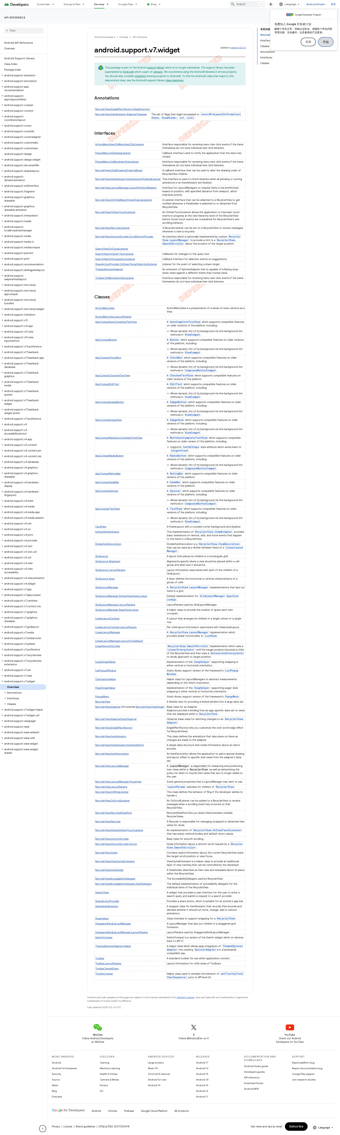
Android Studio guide (256, 1066)
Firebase (129, 1111)
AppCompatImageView (108, 420)
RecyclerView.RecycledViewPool (113, 812)
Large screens (156, 1062)
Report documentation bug (307, 1068)
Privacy (104, 1085)
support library (156, 67)
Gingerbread (179, 450)
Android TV (154, 1085)
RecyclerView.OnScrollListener (112, 800)
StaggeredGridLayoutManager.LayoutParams (121, 932)
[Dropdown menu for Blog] (161, 4)
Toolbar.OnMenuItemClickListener (114, 278)
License (68, 1126)
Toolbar (99, 958)
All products (181, 1111)
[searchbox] (23, 30)
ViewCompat (192, 334)
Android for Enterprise (64, 1068)
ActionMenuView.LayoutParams (113, 316)
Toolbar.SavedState (107, 968)
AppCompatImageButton (109, 402)
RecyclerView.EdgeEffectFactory (114, 727)
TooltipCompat (104, 973)
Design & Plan (72, 4)
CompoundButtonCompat (200, 370)
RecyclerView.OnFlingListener (112, 792)
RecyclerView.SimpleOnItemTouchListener (119, 830)
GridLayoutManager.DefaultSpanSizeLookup (121, 596)
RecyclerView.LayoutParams (111, 786)
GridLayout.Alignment (107, 561)
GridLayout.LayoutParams (110, 570)
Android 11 (202, 1096)
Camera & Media (109, 1079)
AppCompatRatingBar (108, 473)
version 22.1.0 (238, 47)
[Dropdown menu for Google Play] (138, 4)
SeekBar (175, 482)
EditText (176, 384)
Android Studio (315, 4)
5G (101, 1091)
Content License (185, 997)
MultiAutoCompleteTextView (188, 437)
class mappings (174, 80)
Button (174, 339)
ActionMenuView (104, 308)
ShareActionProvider (107, 901)
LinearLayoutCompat (107, 618)
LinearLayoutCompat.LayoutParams (116, 627)
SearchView (102, 892)
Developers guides (254, 1071)
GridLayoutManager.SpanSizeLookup (116, 609)
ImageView (176, 420)
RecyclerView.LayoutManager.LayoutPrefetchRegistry (126, 187)
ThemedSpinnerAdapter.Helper (113, 946)
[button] (23, 75)
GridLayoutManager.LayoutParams (115, 604)
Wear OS (153, 1068)
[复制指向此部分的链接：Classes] (113, 297)
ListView (211, 635)
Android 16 (202, 1068)
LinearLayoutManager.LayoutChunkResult (119, 641)
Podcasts (57, 1096)
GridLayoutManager (106, 587)
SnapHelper (202, 662)
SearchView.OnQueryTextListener (114, 254)
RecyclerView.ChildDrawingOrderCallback (119, 170)
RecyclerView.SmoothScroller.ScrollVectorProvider (124, 236)
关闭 (308, 42)
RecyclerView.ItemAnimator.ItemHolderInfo (119, 745)
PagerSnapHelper (105, 688)
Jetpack (158, 71)
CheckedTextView (181, 375)
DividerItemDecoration (108, 544)
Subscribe (296, 1126)
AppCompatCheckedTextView (112, 375)
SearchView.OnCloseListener (111, 248)
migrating (140, 76)
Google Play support (303, 1074)
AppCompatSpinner (106, 491)
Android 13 (202, 1085)
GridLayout (101, 556)
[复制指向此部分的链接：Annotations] (122, 98)
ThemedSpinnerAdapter (109, 269)
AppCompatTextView (107, 508)
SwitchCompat (103, 937)
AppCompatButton (106, 339)
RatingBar (176, 473)
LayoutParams (176, 786)
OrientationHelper (105, 679)
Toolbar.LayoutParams (108, 963)
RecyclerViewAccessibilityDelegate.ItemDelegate (123, 883)
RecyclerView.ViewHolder (150, 706)
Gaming (104, 1062)
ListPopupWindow (105, 670)
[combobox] (247, 4)
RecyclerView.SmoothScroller (188, 646)
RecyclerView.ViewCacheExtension (115, 861)
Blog (153, 4)
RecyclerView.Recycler (108, 821)
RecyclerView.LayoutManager (189, 587)
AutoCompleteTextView (185, 322)
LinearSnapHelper (105, 662)
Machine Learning (110, 1068)
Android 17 (202, 1062)
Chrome (112, 1111)
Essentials (43, 4)
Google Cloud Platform (154, 1111)
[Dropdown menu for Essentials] (55, 4)
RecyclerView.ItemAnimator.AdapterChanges (121, 114)
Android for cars (157, 1079)
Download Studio (253, 1083)
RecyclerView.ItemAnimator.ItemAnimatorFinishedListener (128, 179)
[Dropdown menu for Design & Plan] (85, 4)
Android (56, 1062)
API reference (15, 17)
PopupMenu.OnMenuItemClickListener (117, 161)
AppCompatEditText (107, 384)
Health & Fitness (108, 1074)
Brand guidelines (85, 1126)
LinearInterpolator (181, 649)
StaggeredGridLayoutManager (113, 923)
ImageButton (178, 402)
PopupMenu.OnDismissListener (113, 153)
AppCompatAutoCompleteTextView (116, 322)
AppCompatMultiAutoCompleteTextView (118, 437)
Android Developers (104, 37)
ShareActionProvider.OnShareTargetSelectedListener (126, 264)
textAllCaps (191, 447)
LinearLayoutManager (107, 632)
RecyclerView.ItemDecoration (219, 544)
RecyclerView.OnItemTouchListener (115, 212)
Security (56, 1074)
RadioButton (178, 455)
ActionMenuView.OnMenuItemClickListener (119, 144)
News (55, 1085)
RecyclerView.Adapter (107, 706)
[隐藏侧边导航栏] (42, 1128)
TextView (176, 508)
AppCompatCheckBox (108, 357)
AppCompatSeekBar (107, 482)
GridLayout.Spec (105, 578)
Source (56, 1079)
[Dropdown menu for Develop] (109, 4)
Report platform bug (303, 1062)
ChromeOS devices (159, 1074)
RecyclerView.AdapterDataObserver (116, 719)
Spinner (175, 491)
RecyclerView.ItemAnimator (213, 531)
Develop (99, 4)
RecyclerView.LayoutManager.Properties (118, 781)
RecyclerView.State (106, 852)
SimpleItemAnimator (106, 906)
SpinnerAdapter (205, 949)
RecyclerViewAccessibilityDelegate (115, 878)
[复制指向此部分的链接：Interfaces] (118, 133)
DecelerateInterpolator (227, 653)
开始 (326, 42)
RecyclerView (102, 701)
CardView (100, 526)
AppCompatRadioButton (109, 455)
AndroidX (128, 71)
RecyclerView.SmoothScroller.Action (116, 844)
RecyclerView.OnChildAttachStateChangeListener (123, 200)
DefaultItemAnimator (107, 531)
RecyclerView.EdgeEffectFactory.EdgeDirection (122, 109)
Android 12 (202, 1091)
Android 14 (202, 1079)
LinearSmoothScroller (107, 646)
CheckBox (176, 357)
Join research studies (304, 1079)
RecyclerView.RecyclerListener (112, 228)
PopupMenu (102, 696)
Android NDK (251, 1088)
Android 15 (202, 1074)
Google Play (125, 4)
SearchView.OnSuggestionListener (115, 259)
